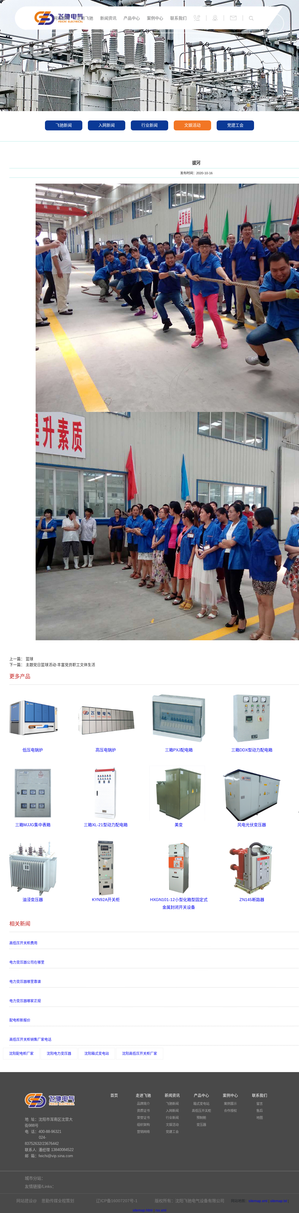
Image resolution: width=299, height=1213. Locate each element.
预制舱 (201, 1117)
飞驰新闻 (63, 125)
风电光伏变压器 (251, 824)
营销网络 (143, 1131)
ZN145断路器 (251, 899)
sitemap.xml (257, 1201)
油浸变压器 (32, 899)
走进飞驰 (85, 18)
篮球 (29, 659)
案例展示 (230, 1103)
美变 (179, 824)
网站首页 (61, 18)
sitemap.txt (278, 1201)
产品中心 (132, 18)
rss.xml (160, 1210)
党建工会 (235, 125)
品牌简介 (143, 1103)
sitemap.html (143, 1210)
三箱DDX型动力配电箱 (251, 750)
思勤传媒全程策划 (57, 1200)
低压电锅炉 (32, 750)
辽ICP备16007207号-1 (117, 1200)
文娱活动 (192, 125)
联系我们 (178, 18)
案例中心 (155, 18)
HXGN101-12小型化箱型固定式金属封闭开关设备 (179, 900)
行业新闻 (149, 125)
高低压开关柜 (201, 1110)
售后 (259, 1110)
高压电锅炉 (105, 750)
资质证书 (143, 1110)
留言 (259, 1103)
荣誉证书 (143, 1117)
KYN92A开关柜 (106, 899)
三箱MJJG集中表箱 (33, 824)
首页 (114, 1095)
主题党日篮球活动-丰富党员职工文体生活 (60, 664)
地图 (259, 1117)
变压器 (201, 1124)
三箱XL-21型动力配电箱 (106, 824)
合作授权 (230, 1110)
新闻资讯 (108, 18)
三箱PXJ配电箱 (179, 750)
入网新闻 (106, 125)
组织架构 (143, 1124)
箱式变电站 (201, 1103)
